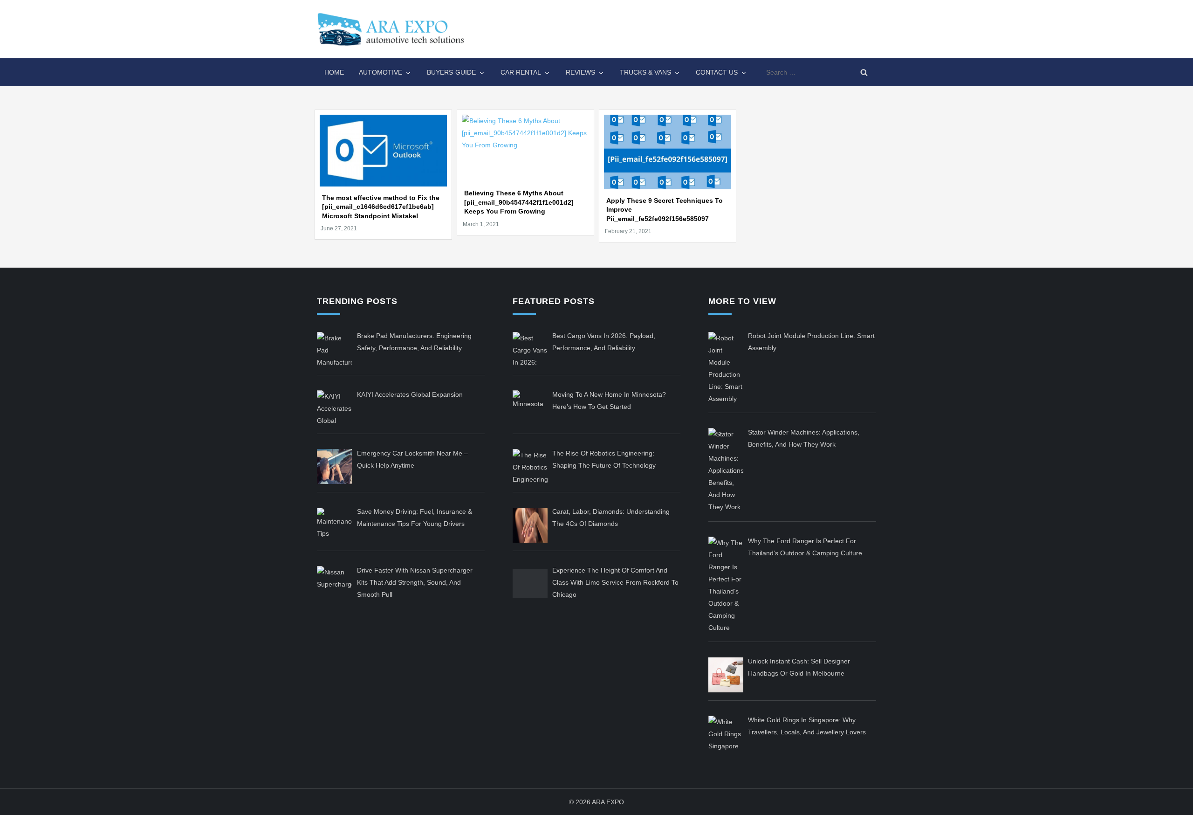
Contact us (717, 72)
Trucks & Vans (645, 72)
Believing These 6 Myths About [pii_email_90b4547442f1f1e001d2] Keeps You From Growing (519, 202)
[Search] (864, 72)
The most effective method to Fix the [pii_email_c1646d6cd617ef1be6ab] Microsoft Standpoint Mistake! (380, 207)
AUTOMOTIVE (380, 72)
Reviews (580, 72)
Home (334, 72)
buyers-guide (451, 72)
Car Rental (521, 72)
